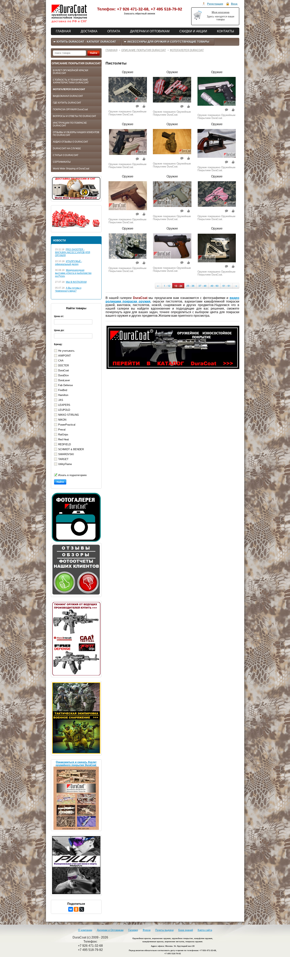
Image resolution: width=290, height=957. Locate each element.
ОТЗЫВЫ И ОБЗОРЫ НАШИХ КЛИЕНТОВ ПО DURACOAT (76, 133)
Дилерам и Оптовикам (110, 930)
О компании (85, 930)
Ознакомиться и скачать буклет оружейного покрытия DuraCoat (76, 764)
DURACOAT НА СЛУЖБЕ (67, 148)
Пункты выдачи (164, 930)
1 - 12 (167, 286)
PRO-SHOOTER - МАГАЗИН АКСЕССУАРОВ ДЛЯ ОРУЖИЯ (72, 252)
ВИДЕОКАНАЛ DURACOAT (68, 96)
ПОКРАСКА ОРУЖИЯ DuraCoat (70, 109)
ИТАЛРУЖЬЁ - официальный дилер (68, 263)
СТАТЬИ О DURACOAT (65, 155)
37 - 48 (202, 286)
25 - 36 (190, 286)
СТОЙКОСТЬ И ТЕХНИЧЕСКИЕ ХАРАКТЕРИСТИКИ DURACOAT (71, 81)
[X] (81, 909)
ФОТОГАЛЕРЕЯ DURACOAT (69, 89)
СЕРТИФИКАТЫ (62, 162)
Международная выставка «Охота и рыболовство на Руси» (73, 273)
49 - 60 (214, 286)
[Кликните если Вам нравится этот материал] (144, 106)
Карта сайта (205, 930)
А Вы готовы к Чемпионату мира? (68, 289)
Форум (147, 930)
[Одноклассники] (76, 909)
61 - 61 (226, 286)
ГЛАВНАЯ (111, 50)
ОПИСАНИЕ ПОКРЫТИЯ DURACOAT (143, 50)
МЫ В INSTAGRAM (76, 282)
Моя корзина (220, 12)
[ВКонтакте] (70, 909)
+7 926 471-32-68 (132, 9)
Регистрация (215, 3)
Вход (234, 3)
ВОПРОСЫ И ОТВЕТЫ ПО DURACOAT (74, 116)
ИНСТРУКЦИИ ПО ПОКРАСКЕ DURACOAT (70, 124)
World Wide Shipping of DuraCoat (71, 168)
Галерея (133, 930)
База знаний (185, 930)
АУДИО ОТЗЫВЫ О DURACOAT (70, 141)
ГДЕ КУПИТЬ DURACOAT (67, 102)
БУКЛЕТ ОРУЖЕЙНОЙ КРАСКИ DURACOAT (70, 72)
